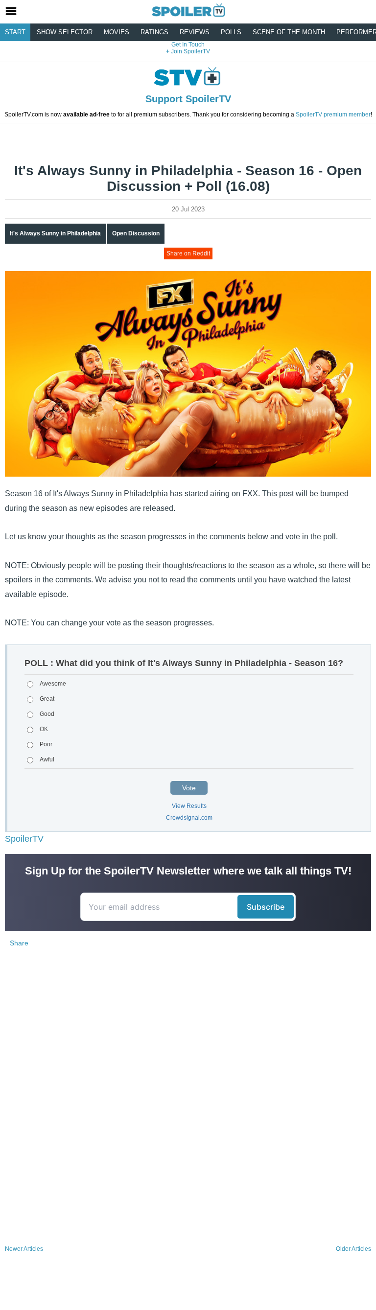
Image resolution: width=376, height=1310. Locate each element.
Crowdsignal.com (189, 817)
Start (15, 32)
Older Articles (353, 1248)
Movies (116, 32)
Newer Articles (24, 1248)
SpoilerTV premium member (333, 114)
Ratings (154, 32)
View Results (189, 806)
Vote (189, 788)
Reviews (195, 32)
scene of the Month (289, 32)
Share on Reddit (188, 253)
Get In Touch (188, 44)
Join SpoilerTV (189, 51)
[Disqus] (188, 1112)
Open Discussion (136, 233)
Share (19, 943)
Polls (231, 32)
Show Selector (65, 32)
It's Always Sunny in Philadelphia (55, 233)
